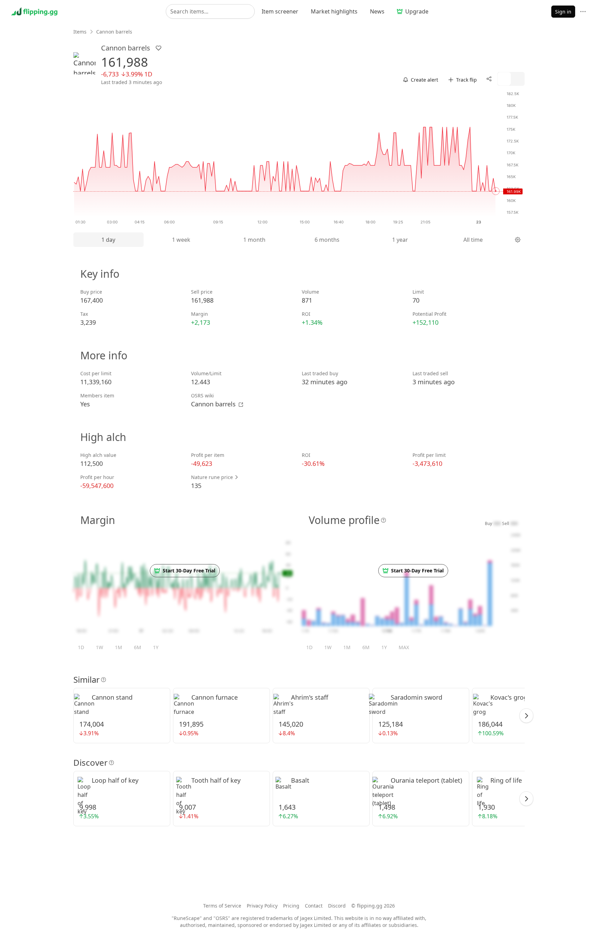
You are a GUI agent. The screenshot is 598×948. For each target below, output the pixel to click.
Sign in (563, 11)
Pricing (291, 905)
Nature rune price (212, 477)
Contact (314, 905)
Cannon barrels (214, 404)
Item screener (280, 11)
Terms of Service (222, 905)
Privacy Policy (262, 905)
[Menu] (583, 12)
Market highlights (334, 11)
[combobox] (210, 11)
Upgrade (416, 11)
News (377, 11)
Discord (337, 905)
